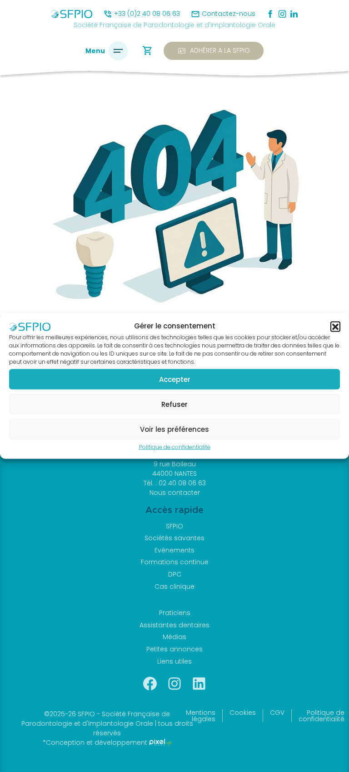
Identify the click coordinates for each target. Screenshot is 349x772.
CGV (277, 712)
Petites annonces (174, 649)
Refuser (174, 404)
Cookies (242, 712)
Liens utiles (174, 661)
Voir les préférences (174, 429)
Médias (174, 636)
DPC (174, 574)
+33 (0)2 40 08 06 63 (147, 13)
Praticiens (174, 612)
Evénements (174, 550)
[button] (335, 326)
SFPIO (174, 526)
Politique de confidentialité (174, 447)
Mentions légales (200, 715)
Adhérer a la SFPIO (213, 50)
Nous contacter (175, 492)
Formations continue (175, 562)
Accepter (174, 379)
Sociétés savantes (174, 537)
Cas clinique (174, 586)
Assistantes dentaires (174, 625)
